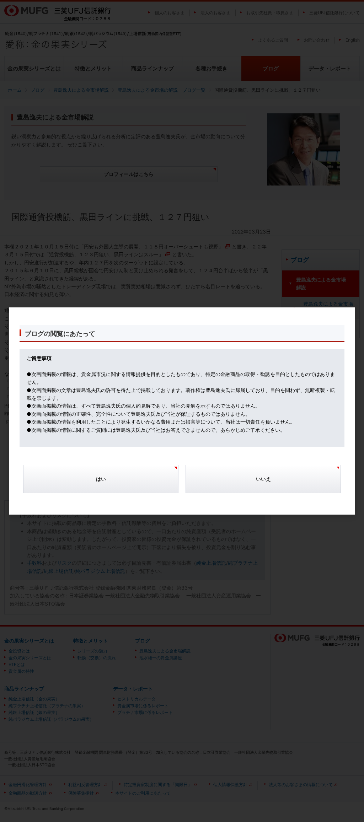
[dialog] (182, 411)
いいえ (263, 479)
